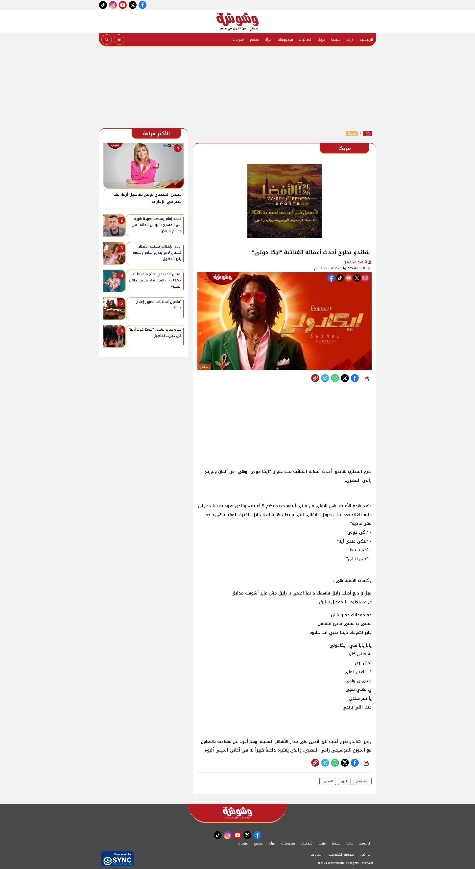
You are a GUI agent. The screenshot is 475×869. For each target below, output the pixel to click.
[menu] (119, 39)
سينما (335, 39)
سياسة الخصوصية (341, 854)
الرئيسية (366, 39)
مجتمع (254, 39)
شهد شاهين (355, 262)
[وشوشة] (237, 21)
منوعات (238, 39)
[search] (106, 39)
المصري (328, 781)
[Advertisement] (237, 88)
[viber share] (325, 378)
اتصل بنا (316, 854)
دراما (350, 39)
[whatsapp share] (335, 378)
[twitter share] (345, 378)
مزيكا (321, 39)
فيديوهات (285, 39)
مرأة (268, 39)
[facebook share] (355, 378)
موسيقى (362, 781)
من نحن (365, 854)
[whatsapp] (315, 378)
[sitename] (237, 813)
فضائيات (305, 39)
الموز (344, 781)
